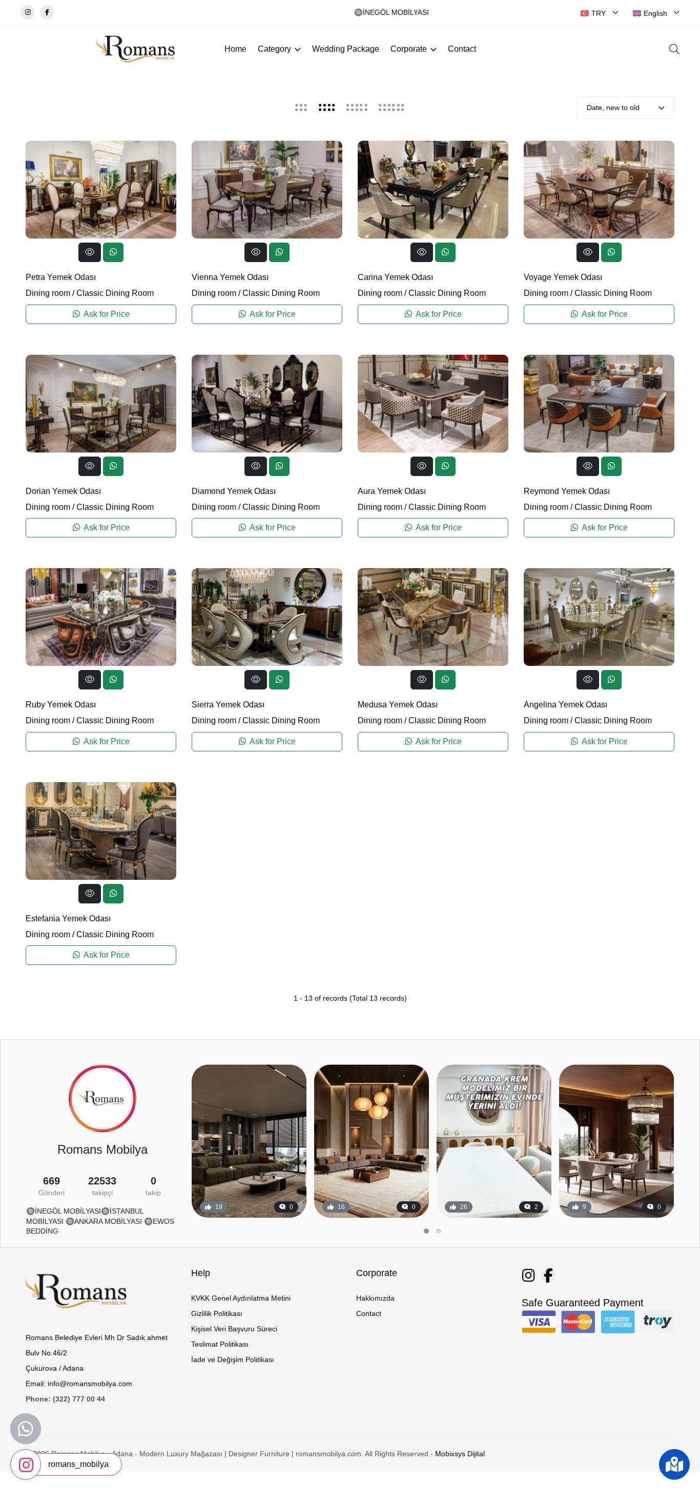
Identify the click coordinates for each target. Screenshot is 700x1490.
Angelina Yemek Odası (565, 704)
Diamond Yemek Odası (234, 491)
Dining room (48, 293)
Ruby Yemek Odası (61, 704)
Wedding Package (345, 49)
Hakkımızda (375, 1298)
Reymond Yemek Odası (567, 491)
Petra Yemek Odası (61, 277)
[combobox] (600, 13)
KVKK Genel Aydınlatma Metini (241, 1298)
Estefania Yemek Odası (68, 918)
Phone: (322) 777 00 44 (65, 1399)
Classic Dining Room (115, 293)
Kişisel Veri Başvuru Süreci (234, 1329)
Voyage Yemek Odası (563, 277)
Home (235, 49)
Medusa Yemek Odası (398, 704)
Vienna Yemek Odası (230, 277)
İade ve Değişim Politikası (232, 1359)
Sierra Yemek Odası (228, 704)
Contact (462, 49)
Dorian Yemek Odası (63, 491)
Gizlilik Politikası (216, 1313)
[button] (426, 1231)
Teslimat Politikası (220, 1344)
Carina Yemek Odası (395, 277)
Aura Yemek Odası (392, 491)
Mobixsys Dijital (460, 1454)
